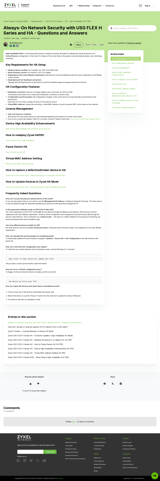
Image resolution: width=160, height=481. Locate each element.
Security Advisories (71, 455)
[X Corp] (113, 384)
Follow (78, 45)
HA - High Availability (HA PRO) (78, 21)
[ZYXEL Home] (24, 438)
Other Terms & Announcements (75, 458)
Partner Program (128, 445)
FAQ (70, 6)
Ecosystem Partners (129, 449)
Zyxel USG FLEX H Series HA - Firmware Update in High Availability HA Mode (40, 335)
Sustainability (127, 461)
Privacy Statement (138, 478)
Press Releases (99, 461)
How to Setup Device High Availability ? (20, 140)
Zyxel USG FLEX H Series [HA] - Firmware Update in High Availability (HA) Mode (36, 187)
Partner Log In (127, 442)
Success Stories (128, 464)
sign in (74, 422)
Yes (30, 384)
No (38, 384)
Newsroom (97, 458)
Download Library (70, 449)
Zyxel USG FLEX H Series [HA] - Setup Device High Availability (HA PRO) (38, 357)
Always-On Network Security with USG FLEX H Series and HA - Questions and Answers (44, 322)
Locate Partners (99, 445)
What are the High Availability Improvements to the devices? (28, 129)
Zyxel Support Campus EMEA (15, 21)
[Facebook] (105, 384)
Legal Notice (127, 478)
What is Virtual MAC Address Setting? (20, 164)
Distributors (97, 449)
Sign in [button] (147, 6)
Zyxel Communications (130, 467)
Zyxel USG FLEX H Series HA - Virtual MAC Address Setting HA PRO (36, 353)
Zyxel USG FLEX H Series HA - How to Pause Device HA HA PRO (35, 344)
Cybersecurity (37, 21)
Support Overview (71, 442)
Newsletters (98, 467)
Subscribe (50, 452)
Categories (97, 6)
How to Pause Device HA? (15, 152)
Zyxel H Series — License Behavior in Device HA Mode (30, 331)
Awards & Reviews (100, 464)
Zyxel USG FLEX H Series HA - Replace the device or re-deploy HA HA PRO (40, 340)
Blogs (96, 471)
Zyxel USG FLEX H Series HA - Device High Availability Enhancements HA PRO (41, 349)
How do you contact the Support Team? (85, 119)
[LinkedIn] (121, 384)
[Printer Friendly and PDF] (93, 44)
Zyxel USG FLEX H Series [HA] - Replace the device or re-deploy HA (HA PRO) (35, 175)
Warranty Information (71, 452)
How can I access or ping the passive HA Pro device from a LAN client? (38, 327)
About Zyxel (126, 458)
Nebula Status (84, 6)
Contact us (109, 6)
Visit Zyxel (59, 478)
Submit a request (134, 43)
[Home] (17, 5)
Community (68, 445)
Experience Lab (59, 6)
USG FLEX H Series (53, 21)
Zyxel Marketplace (100, 442)
